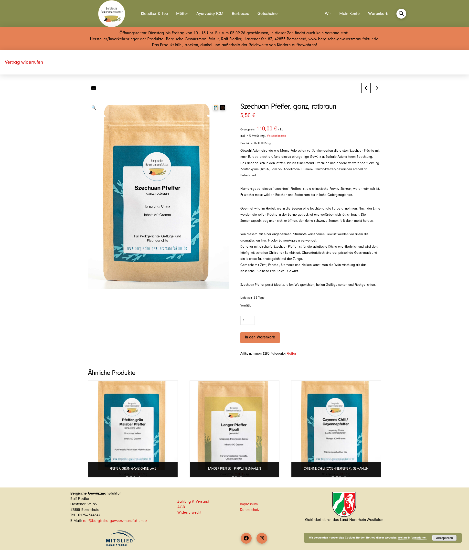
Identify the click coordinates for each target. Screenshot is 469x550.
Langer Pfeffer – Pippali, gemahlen (234, 468)
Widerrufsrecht (189, 512)
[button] (401, 14)
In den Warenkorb (260, 337)
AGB (181, 507)
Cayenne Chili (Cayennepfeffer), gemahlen (336, 468)
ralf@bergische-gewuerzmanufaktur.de (115, 520)
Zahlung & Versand (193, 501)
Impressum (249, 504)
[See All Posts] (93, 88)
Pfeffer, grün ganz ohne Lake (133, 468)
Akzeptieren (444, 538)
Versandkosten (276, 136)
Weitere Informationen (412, 537)
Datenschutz (249, 510)
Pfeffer (291, 353)
